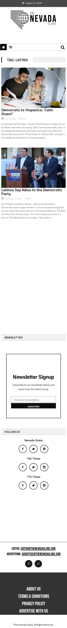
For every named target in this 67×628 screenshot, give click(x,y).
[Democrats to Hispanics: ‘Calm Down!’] (33, 88)
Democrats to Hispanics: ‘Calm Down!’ (27, 112)
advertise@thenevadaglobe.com (41, 554)
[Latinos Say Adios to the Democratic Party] (33, 168)
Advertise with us (33, 611)
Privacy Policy (33, 604)
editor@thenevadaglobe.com (38, 548)
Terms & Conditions (33, 596)
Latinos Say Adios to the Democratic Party (31, 192)
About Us (34, 589)
